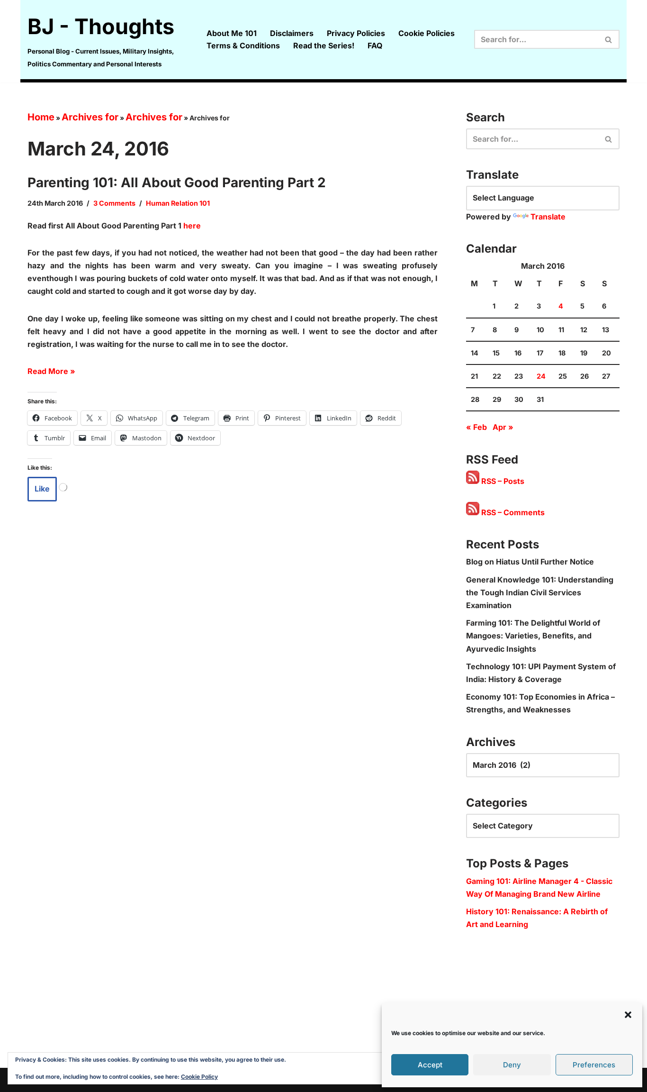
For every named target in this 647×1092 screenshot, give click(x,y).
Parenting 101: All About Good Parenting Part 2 (176, 182)
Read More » (51, 371)
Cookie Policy (199, 1076)
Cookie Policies (426, 33)
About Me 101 (232, 33)
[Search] (609, 39)
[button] (628, 1014)
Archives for (90, 117)
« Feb (476, 427)
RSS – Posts (501, 481)
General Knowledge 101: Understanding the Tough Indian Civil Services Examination (539, 592)
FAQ (375, 45)
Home (40, 117)
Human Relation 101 (178, 203)
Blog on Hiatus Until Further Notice (530, 561)
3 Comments (114, 203)
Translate (548, 216)
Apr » (503, 427)
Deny (512, 1064)
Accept (430, 1064)
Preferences (594, 1064)
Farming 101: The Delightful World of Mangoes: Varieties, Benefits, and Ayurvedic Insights (533, 635)
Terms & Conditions (243, 45)
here (192, 225)
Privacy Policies (356, 33)
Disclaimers (292, 33)
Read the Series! (323, 45)
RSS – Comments (512, 512)
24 (541, 376)
